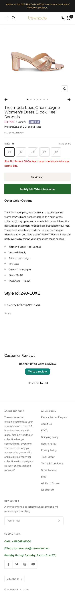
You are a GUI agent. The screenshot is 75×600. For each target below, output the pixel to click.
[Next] (69, 99)
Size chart (65, 143)
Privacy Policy (49, 450)
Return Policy (48, 443)
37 (21, 151)
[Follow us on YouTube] (33, 564)
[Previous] (5, 99)
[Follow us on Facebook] (8, 564)
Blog (43, 476)
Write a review (37, 371)
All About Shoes (50, 483)
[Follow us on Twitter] (17, 564)
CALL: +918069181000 (17, 541)
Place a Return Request (54, 417)
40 (56, 151)
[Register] (58, 521)
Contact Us (47, 489)
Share (7, 313)
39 (44, 151)
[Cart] (69, 18)
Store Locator (49, 470)
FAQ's (44, 430)
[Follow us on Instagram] (25, 564)
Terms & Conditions (52, 463)
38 (32, 151)
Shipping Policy (49, 437)
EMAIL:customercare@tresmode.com (26, 548)
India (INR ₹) (13, 579)
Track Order (48, 456)
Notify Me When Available (37, 189)
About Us (46, 423)
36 (9, 151)
